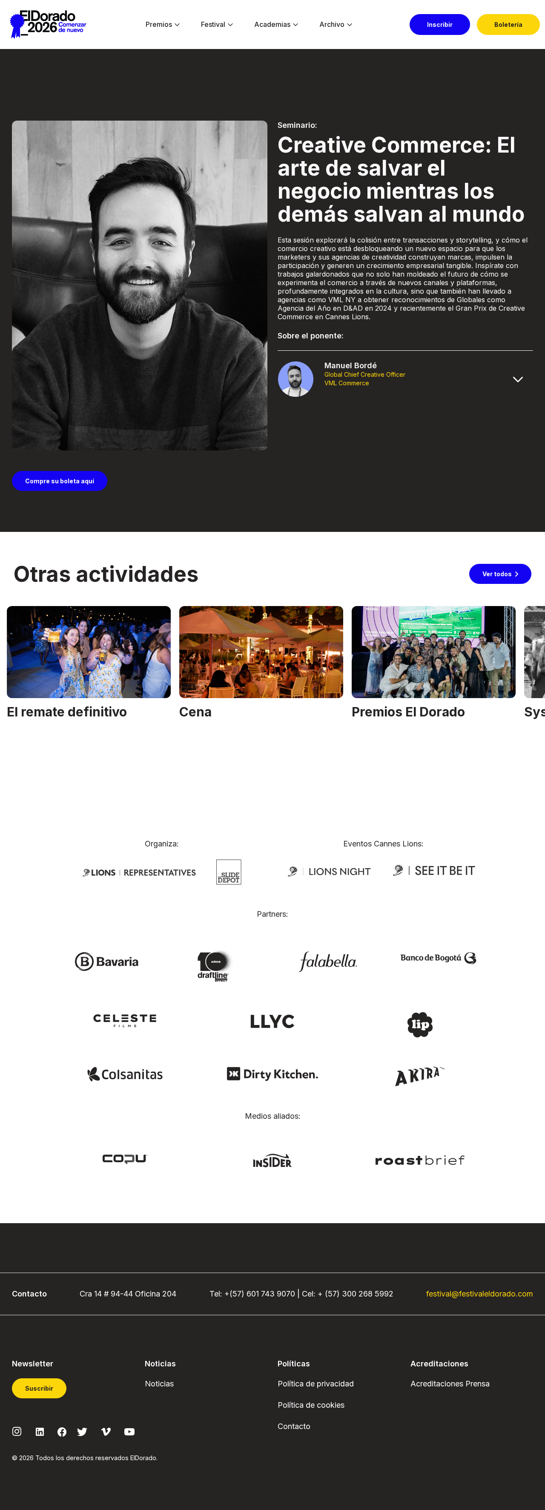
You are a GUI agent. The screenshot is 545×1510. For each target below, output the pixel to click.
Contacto (294, 1426)
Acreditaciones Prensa (450, 1383)
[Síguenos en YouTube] (129, 1430)
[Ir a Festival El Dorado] (48, 24)
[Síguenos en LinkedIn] (40, 1430)
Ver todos (497, 573)
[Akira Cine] (420, 1075)
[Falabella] (327, 961)
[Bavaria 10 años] (217, 966)
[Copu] (124, 1159)
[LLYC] (272, 1020)
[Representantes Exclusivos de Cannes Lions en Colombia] (139, 872)
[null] (228, 871)
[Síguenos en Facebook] (61, 1431)
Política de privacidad (316, 1383)
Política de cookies (311, 1404)
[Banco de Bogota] (439, 957)
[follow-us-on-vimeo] (106, 1430)
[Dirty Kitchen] (272, 1073)
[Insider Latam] (272, 1159)
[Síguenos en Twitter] (82, 1430)
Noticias (159, 1383)
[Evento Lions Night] (329, 870)
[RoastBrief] (420, 1159)
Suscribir (39, 1388)
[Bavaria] (106, 961)
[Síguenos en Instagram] (17, 1430)
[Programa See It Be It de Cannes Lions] (435, 870)
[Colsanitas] (125, 1073)
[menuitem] (159, 24)
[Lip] (419, 1024)
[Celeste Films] (125, 1020)
